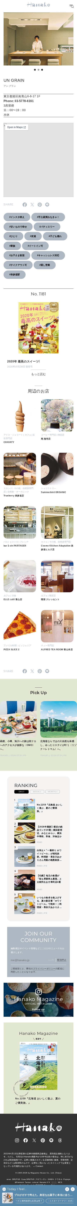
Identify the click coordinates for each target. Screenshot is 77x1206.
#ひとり (13, 236)
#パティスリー (47, 226)
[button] (35, 70)
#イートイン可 (35, 246)
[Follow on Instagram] (17, 1140)
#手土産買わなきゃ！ (48, 217)
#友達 (33, 236)
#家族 (12, 246)
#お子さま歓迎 (17, 255)
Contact (39, 1166)
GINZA (51, 1179)
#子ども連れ (55, 236)
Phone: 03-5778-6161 (19, 100)
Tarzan (28, 1182)
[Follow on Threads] (60, 1140)
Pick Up (38, 692)
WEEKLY (37, 791)
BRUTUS (16, 1179)
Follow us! (38, 1009)
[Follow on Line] (51, 1140)
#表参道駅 (14, 274)
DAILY (21, 791)
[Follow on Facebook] (25, 1140)
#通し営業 (44, 265)
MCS (60, 1182)
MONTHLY (52, 791)
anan (9, 1179)
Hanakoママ (45, 1182)
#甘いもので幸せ (18, 226)
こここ (54, 1182)
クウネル (58, 1179)
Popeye (66, 1179)
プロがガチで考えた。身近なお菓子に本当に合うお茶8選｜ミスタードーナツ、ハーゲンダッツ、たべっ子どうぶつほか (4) (44, 1195)
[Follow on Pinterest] (42, 1140)
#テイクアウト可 (18, 265)
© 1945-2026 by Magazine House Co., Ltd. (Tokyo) (38, 1173)
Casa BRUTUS (27, 1179)
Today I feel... (17, 1189)
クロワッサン (41, 1179)
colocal (35, 1182)
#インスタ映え (17, 217)
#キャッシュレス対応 (48, 255)
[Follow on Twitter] (34, 1140)
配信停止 (61, 960)
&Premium (19, 1182)
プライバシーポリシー (44, 968)
